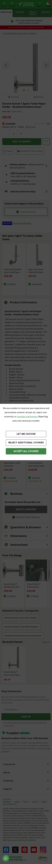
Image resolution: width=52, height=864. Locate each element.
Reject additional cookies (26, 442)
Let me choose (26, 433)
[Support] (5, 858)
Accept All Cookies (26, 451)
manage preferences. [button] (27, 416)
